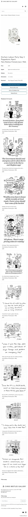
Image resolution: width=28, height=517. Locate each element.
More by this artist (14, 87)
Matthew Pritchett (11, 15)
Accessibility (13, 508)
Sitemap (20, 508)
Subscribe (23, 500)
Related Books (14, 93)
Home (2, 15)
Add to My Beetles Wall (14, 90)
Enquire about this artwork (14, 84)
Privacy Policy (21, 504)
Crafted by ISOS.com (23, 515)
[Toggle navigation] (25, 6)
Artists (5, 15)
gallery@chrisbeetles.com (6, 491)
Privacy (17, 508)
